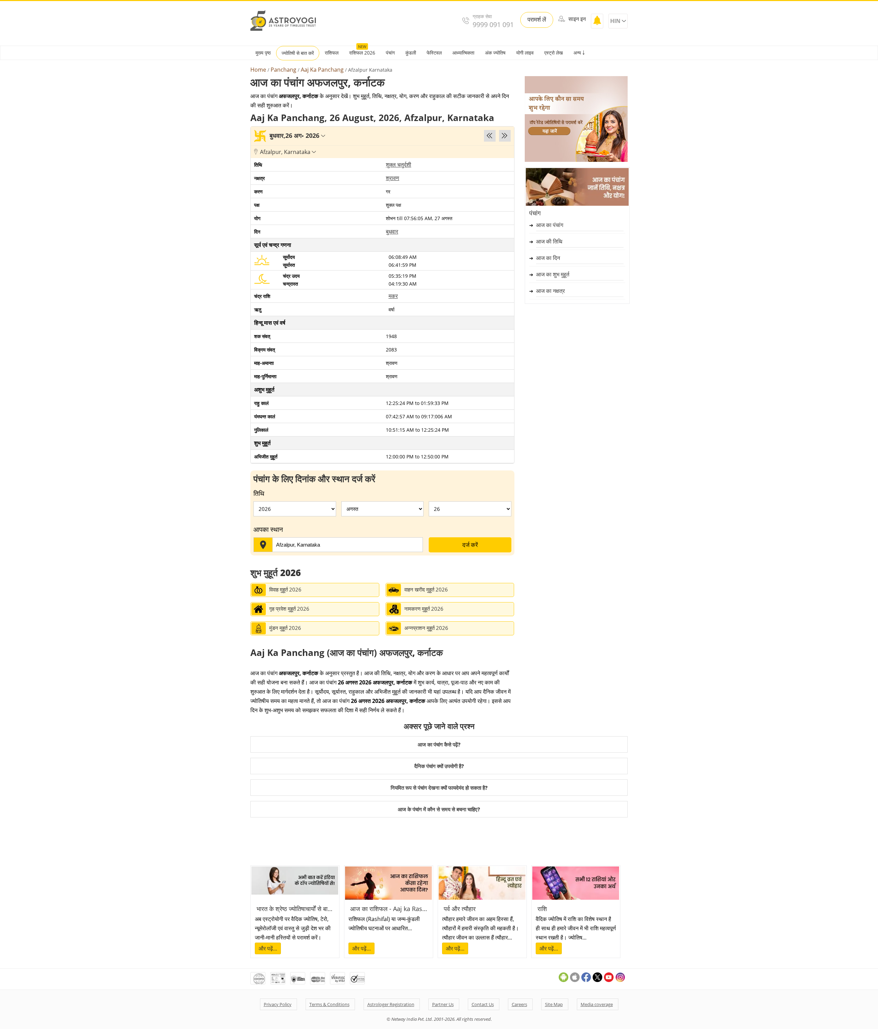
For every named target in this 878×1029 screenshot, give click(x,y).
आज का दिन (548, 258)
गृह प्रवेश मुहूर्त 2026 (289, 608)
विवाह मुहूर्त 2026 (285, 589)
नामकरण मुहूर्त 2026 (423, 608)
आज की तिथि (549, 241)
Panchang (283, 70)
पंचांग (390, 52)
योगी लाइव (525, 52)
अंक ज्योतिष (495, 52)
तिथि (258, 493)
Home (258, 70)
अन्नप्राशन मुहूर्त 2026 (426, 627)
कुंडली (410, 52)
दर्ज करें (470, 545)
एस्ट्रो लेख (553, 52)
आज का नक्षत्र (550, 291)
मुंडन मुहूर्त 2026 (285, 627)
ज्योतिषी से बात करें (298, 53)
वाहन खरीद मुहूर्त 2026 (426, 589)
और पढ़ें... (268, 948)
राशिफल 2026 (362, 52)
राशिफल (332, 52)
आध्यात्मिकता (463, 52)
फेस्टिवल (434, 52)
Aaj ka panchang (322, 70)
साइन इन (576, 19)
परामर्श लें (536, 19)
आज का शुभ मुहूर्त (552, 274)
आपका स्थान (268, 529)
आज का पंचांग (549, 225)
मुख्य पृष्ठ (263, 52)
